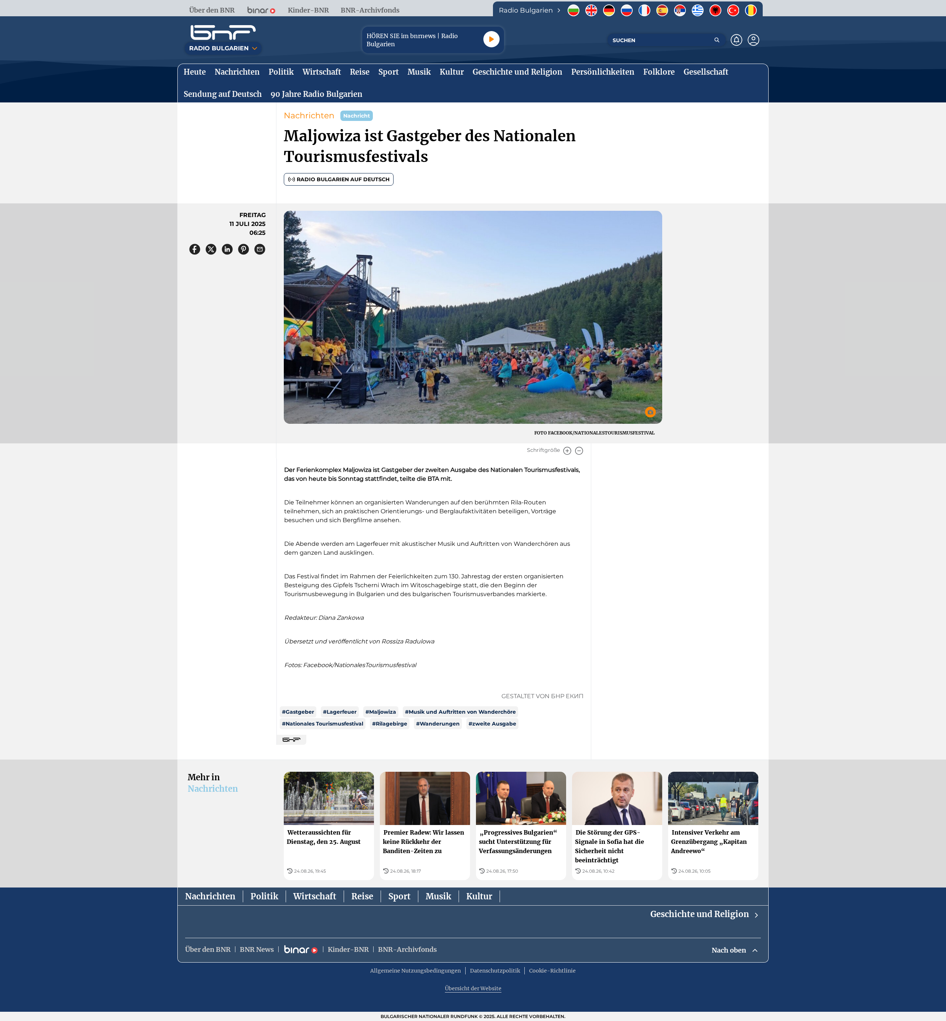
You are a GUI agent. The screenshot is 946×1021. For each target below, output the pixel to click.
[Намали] (579, 450)
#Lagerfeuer (340, 712)
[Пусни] (491, 39)
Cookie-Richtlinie (552, 970)
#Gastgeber (298, 712)
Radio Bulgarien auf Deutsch (343, 179)
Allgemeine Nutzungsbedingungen (415, 970)
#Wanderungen (438, 723)
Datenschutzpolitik (495, 970)
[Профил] (753, 40)
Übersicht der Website (473, 988)
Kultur (479, 896)
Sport (399, 896)
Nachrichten (309, 116)
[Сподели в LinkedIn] (227, 249)
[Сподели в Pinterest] (243, 249)
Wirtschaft (314, 896)
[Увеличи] (567, 450)
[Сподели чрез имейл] (260, 249)
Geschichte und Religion (699, 914)
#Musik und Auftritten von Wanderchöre (460, 712)
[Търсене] (717, 40)
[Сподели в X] (211, 249)
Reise (362, 896)
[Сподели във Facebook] (195, 249)
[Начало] (223, 32)
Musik (438, 896)
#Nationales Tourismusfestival (322, 723)
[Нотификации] (736, 40)
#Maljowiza (380, 712)
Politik (264, 896)
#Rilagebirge (389, 723)
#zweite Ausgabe (492, 723)
